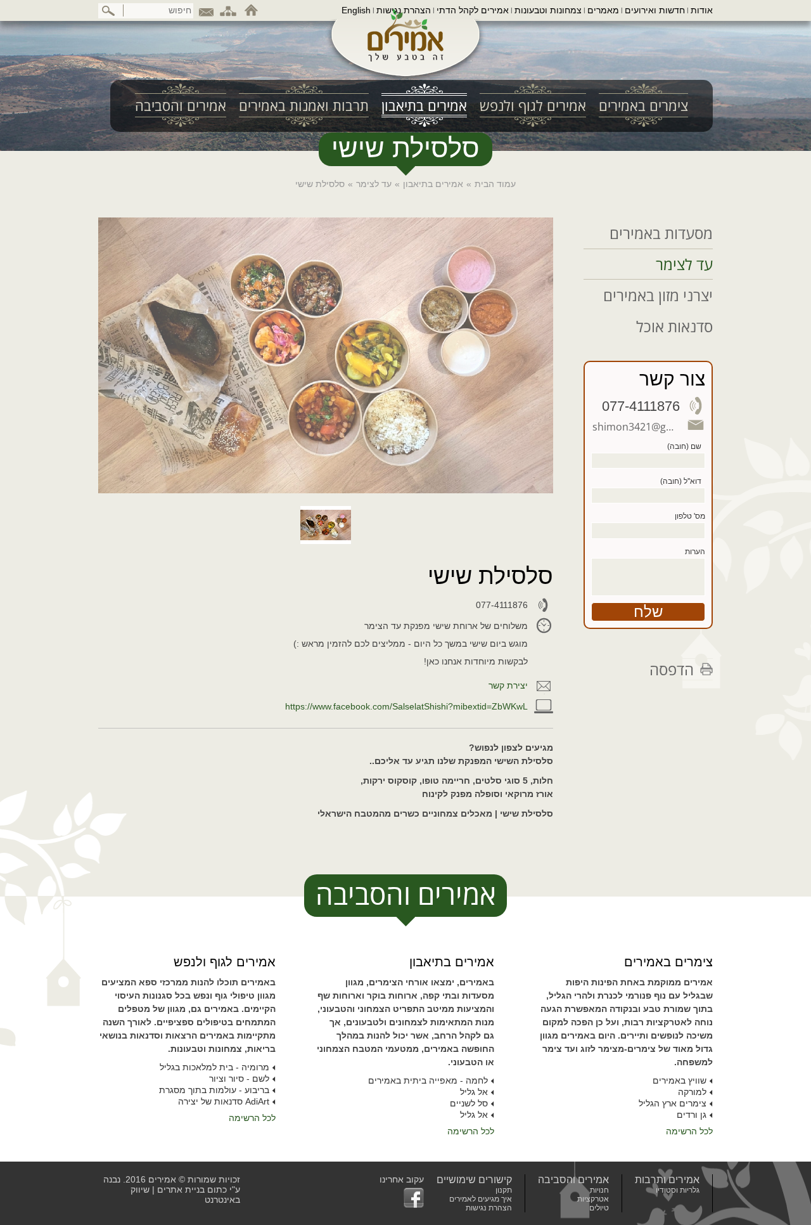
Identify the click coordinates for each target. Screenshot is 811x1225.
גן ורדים (691, 1115)
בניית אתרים (181, 1189)
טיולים (599, 1207)
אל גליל (474, 1092)
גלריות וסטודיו (677, 1190)
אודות (702, 10)
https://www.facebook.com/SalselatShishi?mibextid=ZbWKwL (406, 706)
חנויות (599, 1190)
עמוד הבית (495, 184)
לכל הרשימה (689, 1131)
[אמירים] (405, 47)
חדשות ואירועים (655, 10)
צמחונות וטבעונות (548, 10)
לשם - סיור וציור (239, 1078)
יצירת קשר (508, 685)
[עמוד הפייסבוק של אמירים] (402, 1198)
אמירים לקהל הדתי (473, 10)
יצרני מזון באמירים (658, 295)
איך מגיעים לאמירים (480, 1199)
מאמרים (603, 10)
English (356, 10)
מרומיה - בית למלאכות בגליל (214, 1067)
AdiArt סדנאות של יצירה (223, 1101)
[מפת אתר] (228, 10)
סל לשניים (469, 1103)
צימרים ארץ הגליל (672, 1103)
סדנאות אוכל (674, 326)
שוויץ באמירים (679, 1080)
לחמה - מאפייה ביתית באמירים (428, 1080)
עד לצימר (374, 184)
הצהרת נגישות (403, 10)
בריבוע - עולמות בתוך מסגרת (214, 1090)
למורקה (692, 1092)
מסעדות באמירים (661, 233)
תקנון (503, 1190)
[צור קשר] (205, 10)
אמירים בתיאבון (433, 184)
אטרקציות (593, 1199)
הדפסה (671, 669)
